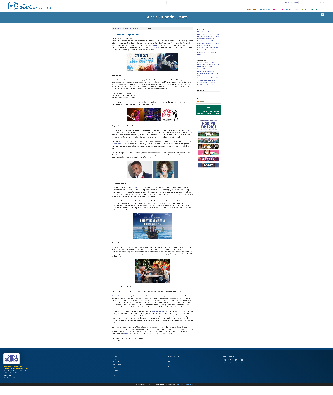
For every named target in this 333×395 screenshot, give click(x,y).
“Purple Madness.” (122, 155)
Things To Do (116, 359)
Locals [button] (303, 9)
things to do (155, 47)
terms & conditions (186, 384)
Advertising (170, 359)
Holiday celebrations (160, 311)
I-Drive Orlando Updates (174, 356)
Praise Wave (116, 80)
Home (115, 29)
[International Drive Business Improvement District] (11, 359)
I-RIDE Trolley (313, 9)
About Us (170, 367)
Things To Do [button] (251, 9)
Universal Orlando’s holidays (122, 296)
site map (194, 384)
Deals (296, 9)
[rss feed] (242, 360)
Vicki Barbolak (180, 201)
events (152, 329)
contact (178, 384)
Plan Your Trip (116, 362)
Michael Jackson (117, 144)
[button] (322, 14)
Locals (114, 375)
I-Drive (125, 334)
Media (169, 361)
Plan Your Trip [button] (264, 9)
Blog (119, 29)
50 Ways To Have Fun (118, 356)
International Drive (156, 45)
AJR (113, 247)
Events (288, 9)
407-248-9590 (7, 376)
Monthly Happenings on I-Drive (133, 29)
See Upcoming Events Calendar (208, 112)
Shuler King (139, 187)
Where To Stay (278, 9)
